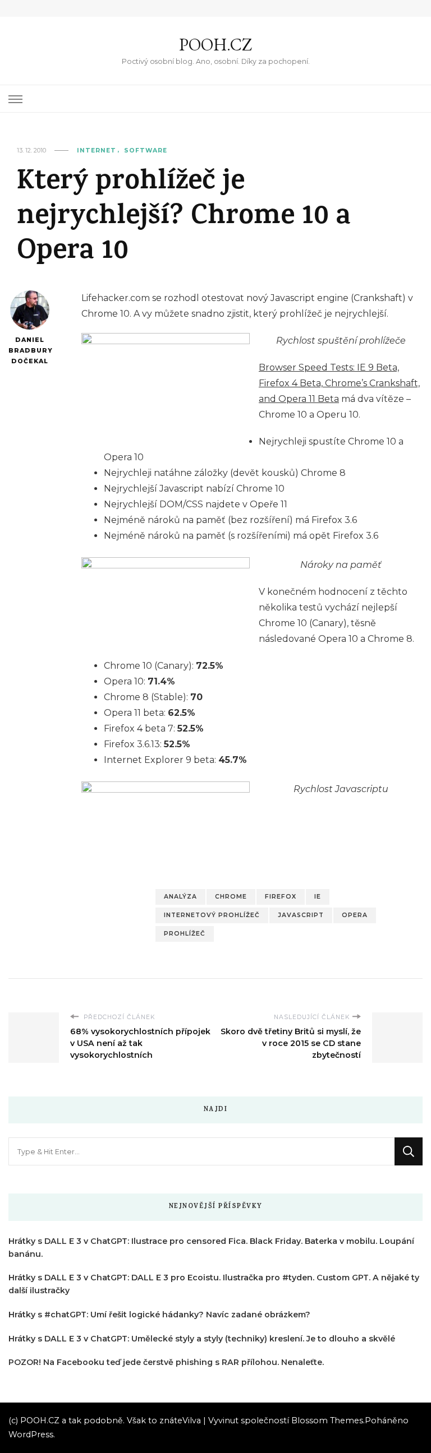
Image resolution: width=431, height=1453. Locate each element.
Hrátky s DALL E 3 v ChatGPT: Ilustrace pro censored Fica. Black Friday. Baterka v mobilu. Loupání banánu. (211, 1247)
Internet (96, 150)
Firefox (280, 896)
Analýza (180, 896)
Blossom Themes (327, 1420)
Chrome (231, 896)
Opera (355, 915)
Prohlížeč (184, 933)
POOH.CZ (215, 44)
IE (317, 896)
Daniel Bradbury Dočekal (29, 350)
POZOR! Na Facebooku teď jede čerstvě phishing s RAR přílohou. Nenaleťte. (166, 1362)
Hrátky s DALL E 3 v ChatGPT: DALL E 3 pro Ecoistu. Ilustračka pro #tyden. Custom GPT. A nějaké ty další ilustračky (213, 1283)
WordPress (30, 1434)
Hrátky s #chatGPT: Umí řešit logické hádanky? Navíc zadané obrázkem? (159, 1314)
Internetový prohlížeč (212, 915)
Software (145, 150)
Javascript (301, 915)
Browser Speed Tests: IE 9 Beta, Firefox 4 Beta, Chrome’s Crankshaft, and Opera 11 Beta (339, 383)
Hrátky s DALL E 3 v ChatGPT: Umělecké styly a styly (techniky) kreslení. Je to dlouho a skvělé (201, 1339)
